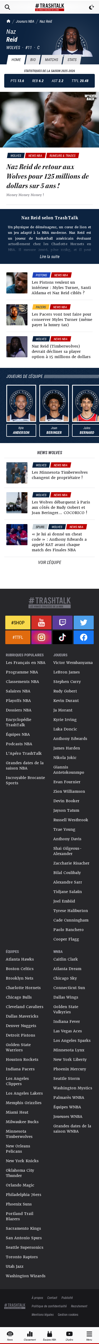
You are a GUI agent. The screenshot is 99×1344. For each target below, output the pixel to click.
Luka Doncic (65, 729)
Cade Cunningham (70, 920)
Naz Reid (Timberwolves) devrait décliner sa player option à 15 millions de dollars (61, 351)
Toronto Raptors (22, 1257)
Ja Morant (62, 710)
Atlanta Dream (67, 968)
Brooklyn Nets (19, 978)
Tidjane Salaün (67, 891)
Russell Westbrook (70, 820)
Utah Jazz (14, 1266)
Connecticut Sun (69, 987)
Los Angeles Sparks (72, 1040)
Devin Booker (66, 801)
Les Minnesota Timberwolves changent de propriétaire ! (60, 475)
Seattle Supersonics (24, 1247)
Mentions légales (43, 1314)
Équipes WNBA (67, 1107)
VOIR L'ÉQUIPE (49, 562)
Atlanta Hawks (20, 959)
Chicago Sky (65, 978)
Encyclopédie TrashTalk (18, 722)
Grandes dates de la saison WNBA (72, 1129)
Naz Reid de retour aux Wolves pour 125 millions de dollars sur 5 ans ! (47, 176)
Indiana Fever (66, 1021)
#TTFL (17, 637)
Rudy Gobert (65, 691)
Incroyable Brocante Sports (25, 780)
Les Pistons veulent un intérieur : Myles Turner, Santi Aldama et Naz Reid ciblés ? (61, 287)
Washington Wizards (25, 1276)
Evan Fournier (67, 782)
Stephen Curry (67, 681)
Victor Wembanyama (73, 662)
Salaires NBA (18, 691)
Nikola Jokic (65, 757)
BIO (33, 59)
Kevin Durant (66, 700)
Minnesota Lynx (68, 1050)
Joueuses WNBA (67, 1116)
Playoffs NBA (18, 700)
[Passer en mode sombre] (91, 7)
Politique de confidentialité (49, 1306)
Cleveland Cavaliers (24, 1006)
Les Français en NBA (25, 662)
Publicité (67, 1297)
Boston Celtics (20, 968)
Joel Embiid (64, 901)
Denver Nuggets (21, 1025)
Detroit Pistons (20, 1035)
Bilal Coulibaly (67, 872)
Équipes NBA (18, 734)
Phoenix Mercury (69, 1069)
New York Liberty (70, 1059)
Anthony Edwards (70, 738)
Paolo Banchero (68, 929)
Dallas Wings (65, 997)
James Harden (66, 748)
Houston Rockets (22, 1059)
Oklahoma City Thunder (20, 1173)
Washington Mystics (72, 1088)
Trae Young (64, 829)
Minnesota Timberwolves (19, 1134)
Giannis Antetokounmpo (68, 770)
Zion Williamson (69, 791)
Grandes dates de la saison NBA (25, 766)
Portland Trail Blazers (19, 1216)
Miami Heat (17, 1112)
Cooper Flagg (66, 939)
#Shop (18, 622)
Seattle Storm (66, 1078)
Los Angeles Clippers (17, 1081)
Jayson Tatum (66, 810)
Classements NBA (22, 681)
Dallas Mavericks (22, 1016)
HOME (16, 59)
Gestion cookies (68, 1314)
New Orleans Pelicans (18, 1149)
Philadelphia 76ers (23, 1194)
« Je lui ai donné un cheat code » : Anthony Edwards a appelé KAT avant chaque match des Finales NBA (59, 542)
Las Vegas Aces (67, 1031)
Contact (52, 1297)
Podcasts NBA (19, 744)
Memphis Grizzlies (23, 1102)
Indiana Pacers (20, 1069)
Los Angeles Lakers (24, 1093)
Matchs (51, 59)
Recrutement (79, 1306)
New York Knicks (22, 1160)
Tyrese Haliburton (70, 910)
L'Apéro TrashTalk (24, 753)
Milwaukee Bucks (22, 1121)
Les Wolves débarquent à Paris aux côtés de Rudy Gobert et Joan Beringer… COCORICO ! (61, 507)
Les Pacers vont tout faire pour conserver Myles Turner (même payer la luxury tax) (62, 319)
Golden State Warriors (18, 1047)
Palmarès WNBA (68, 1097)
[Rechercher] (7, 7)
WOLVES (13, 47)
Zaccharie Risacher (71, 863)
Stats (72, 59)
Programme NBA (22, 672)
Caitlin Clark (65, 959)
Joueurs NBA (25, 21)
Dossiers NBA (18, 710)
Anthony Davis (67, 839)
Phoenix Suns (19, 1204)
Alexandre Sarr (67, 882)
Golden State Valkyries (65, 1009)
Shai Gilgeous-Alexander (67, 851)
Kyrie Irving (65, 719)
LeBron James (66, 672)
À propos (37, 1297)
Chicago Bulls (19, 997)
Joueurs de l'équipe (24, 376)
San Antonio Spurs (24, 1238)
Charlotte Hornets (23, 987)
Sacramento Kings (23, 1228)
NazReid (46, 21)
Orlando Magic (20, 1185)
